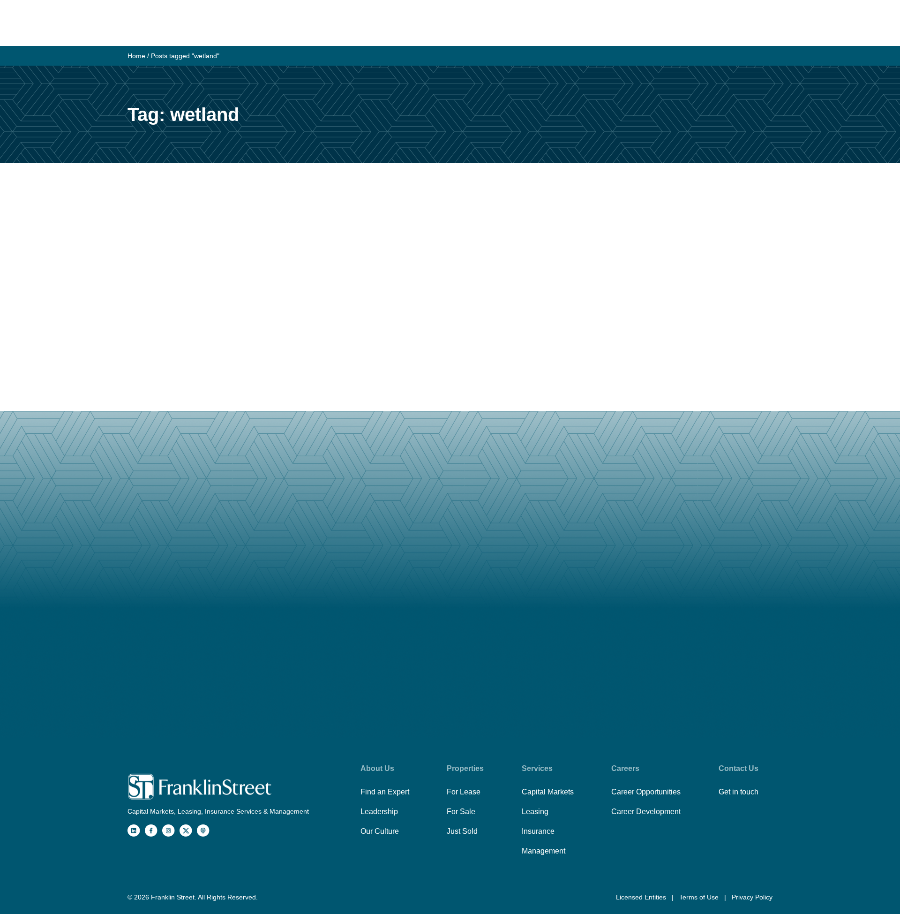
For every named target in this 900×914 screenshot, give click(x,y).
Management (543, 851)
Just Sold (462, 831)
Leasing (535, 812)
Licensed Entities (642, 897)
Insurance (538, 831)
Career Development (646, 812)
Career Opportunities (646, 792)
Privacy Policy (752, 897)
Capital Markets (548, 792)
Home (136, 56)
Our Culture (379, 831)
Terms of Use (699, 897)
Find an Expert (384, 792)
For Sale (461, 812)
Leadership (379, 812)
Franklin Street (173, 897)
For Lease (463, 792)
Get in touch (738, 792)
